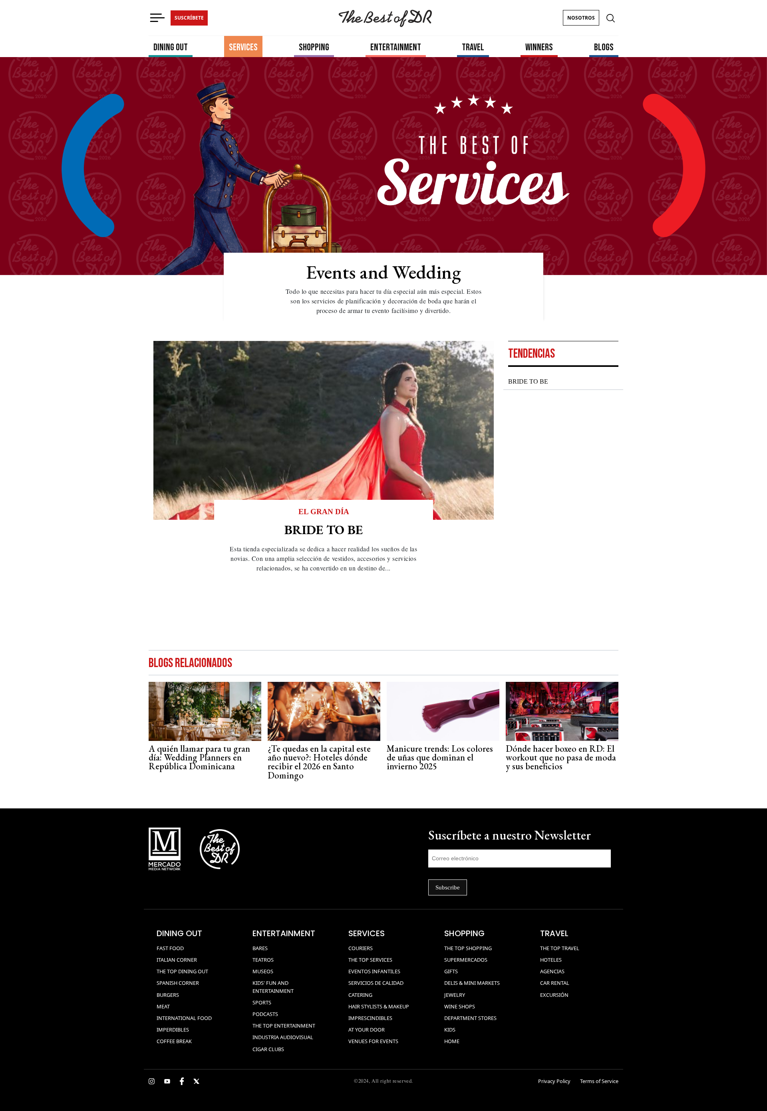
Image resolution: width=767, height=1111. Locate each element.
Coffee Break (174, 1041)
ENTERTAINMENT (395, 47)
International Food (184, 1018)
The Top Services (370, 959)
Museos (262, 971)
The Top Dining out (182, 971)
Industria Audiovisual (282, 1037)
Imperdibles (173, 1029)
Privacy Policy (554, 1081)
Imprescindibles (370, 1018)
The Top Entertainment (283, 1025)
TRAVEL (473, 47)
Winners (539, 47)
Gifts (451, 971)
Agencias (552, 971)
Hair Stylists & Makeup (378, 1006)
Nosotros (581, 17)
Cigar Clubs (268, 1049)
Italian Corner (177, 959)
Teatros (263, 959)
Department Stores (470, 1018)
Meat (163, 1006)
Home (451, 1041)
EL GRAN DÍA (323, 511)
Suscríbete (189, 17)
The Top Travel (559, 948)
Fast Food (170, 948)
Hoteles (551, 959)
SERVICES (243, 47)
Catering (360, 994)
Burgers (168, 994)
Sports (261, 1002)
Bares (260, 948)
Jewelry (454, 994)
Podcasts (265, 1014)
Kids (449, 1029)
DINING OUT (170, 47)
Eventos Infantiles (374, 971)
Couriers (360, 948)
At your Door (366, 1029)
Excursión (554, 994)
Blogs (604, 47)
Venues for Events (373, 1041)
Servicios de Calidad (375, 982)
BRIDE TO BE (528, 381)
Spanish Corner (178, 982)
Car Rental (554, 982)
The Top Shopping (468, 948)
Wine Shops (459, 1006)
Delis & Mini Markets (472, 982)
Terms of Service (599, 1081)
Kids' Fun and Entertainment (273, 986)
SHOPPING (314, 47)
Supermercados (465, 959)
